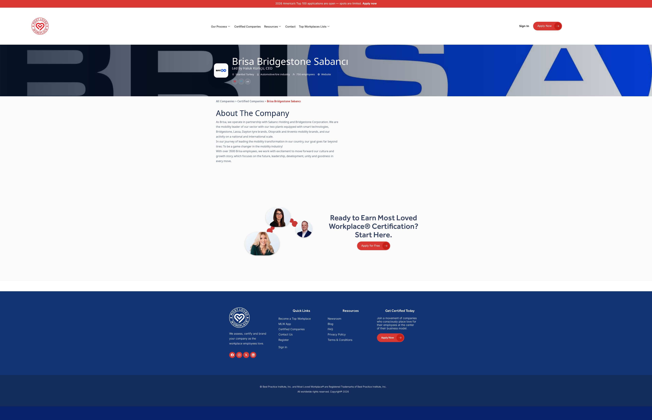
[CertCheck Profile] (235, 81)
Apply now (370, 3)
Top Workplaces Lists (313, 26)
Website (326, 74)
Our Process (219, 26)
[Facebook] (232, 355)
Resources (271, 26)
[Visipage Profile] (241, 81)
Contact (290, 26)
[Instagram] (239, 355)
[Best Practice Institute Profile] (248, 81)
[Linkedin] (253, 355)
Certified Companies (247, 26)
